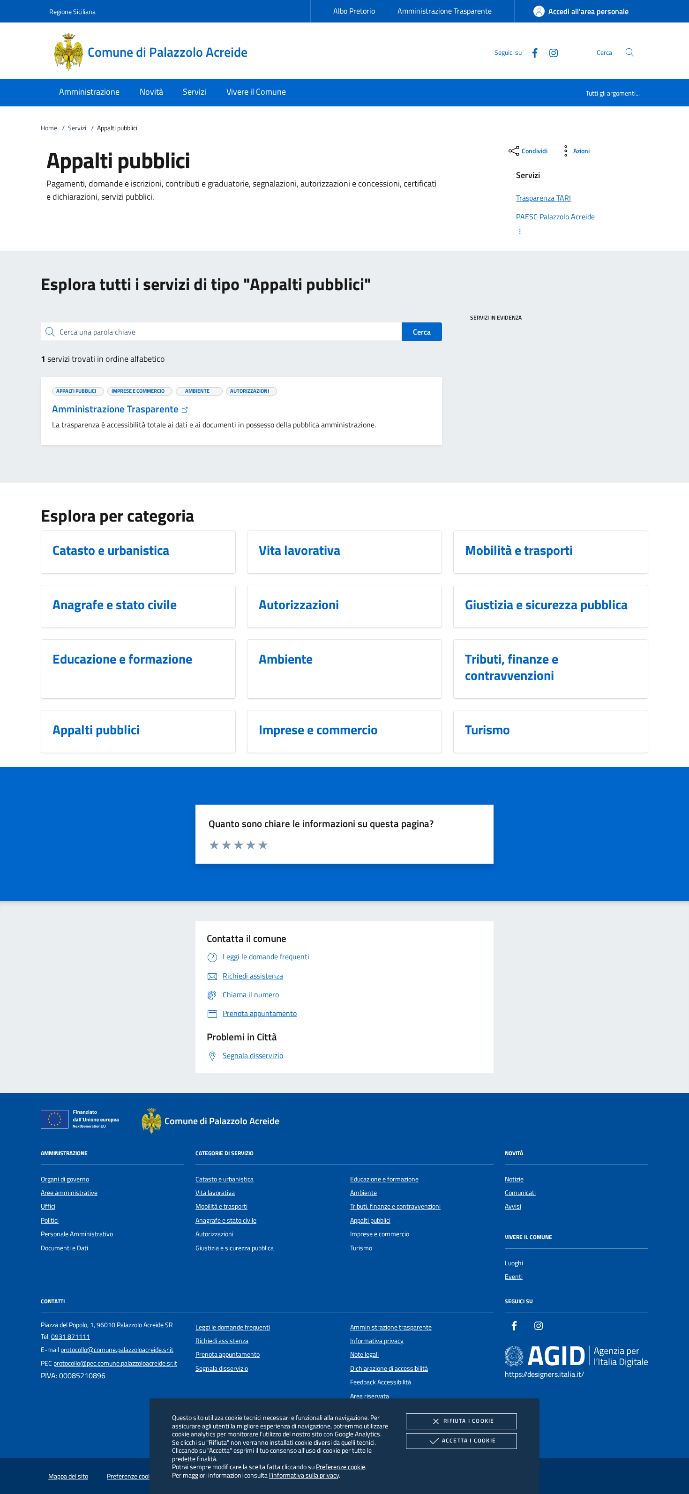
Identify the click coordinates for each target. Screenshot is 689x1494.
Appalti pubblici (370, 1220)
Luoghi (514, 1263)
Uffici (48, 1206)
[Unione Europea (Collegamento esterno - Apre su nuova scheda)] (82, 1121)
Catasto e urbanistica (224, 1179)
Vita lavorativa (215, 1193)
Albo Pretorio (354, 10)
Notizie (514, 1179)
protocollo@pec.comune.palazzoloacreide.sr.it (115, 1363)
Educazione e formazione (384, 1179)
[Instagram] (549, 51)
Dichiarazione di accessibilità (389, 1368)
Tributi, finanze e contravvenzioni (395, 1206)
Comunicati (520, 1193)
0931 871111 (70, 1336)
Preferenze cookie (340, 1467)
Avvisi (513, 1206)
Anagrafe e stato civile (225, 1220)
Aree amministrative (69, 1193)
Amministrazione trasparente (391, 1327)
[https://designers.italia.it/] (576, 1356)
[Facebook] (531, 51)
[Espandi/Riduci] (576, 231)
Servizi (77, 128)
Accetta (469, 1440)
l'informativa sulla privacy (304, 1475)
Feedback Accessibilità (380, 1382)
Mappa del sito (68, 1476)
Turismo (361, 1248)
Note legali (364, 1354)
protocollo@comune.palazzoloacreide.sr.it (116, 1350)
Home (49, 128)
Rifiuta (468, 1420)
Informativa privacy (377, 1341)
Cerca (422, 331)
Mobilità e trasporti (221, 1206)
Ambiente (363, 1193)
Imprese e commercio (379, 1234)
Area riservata (369, 1396)
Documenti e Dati (64, 1248)
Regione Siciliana (72, 11)
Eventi (514, 1276)
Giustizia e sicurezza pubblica (234, 1248)
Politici (50, 1220)
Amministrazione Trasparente (444, 10)
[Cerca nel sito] (630, 52)
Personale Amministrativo (77, 1234)
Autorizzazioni (214, 1234)
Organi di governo (65, 1179)
